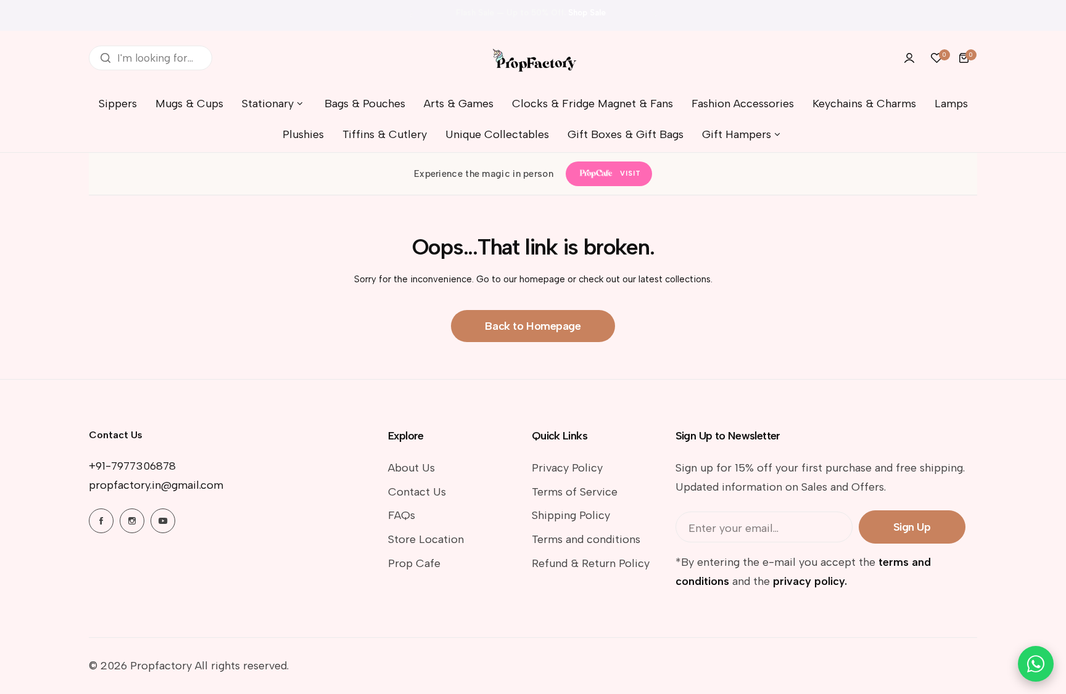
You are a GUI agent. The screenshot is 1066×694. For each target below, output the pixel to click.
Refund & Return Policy (591, 563)
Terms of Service (575, 492)
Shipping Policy (571, 515)
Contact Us (417, 492)
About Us (411, 468)
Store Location (426, 539)
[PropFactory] (533, 57)
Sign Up (912, 527)
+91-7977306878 (132, 466)
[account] (909, 57)
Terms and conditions (586, 539)
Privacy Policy (567, 468)
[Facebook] (101, 520)
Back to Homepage (533, 326)
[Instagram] (132, 520)
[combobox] (150, 58)
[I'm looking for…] (105, 58)
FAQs (401, 515)
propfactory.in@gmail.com (156, 485)
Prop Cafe (414, 563)
